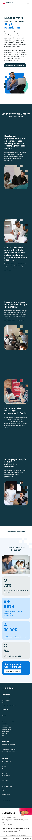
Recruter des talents (7, 747)
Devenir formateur (6, 775)
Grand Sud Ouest (6, 727)
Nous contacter (6, 801)
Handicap (4, 773)
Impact (3, 771)
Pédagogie (4, 766)
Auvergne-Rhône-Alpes (8, 721)
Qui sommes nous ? (7, 761)
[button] (27, 3)
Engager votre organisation (9, 749)
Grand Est (4, 723)
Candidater (5, 709)
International (5, 780)
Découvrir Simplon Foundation (15, 65)
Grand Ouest (5, 725)
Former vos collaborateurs (8, 744)
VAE (2, 768)
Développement (6, 698)
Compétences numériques (9, 705)
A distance (4, 719)
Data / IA (4, 702)
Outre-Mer (4, 733)
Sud (3, 735)
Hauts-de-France (6, 729)
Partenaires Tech (6, 763)
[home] (8, 3)
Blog (3, 790)
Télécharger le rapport (12, 671)
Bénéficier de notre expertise (9, 751)
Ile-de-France (5, 731)
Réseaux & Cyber (6, 700)
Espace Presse (6, 794)
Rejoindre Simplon (6, 778)
